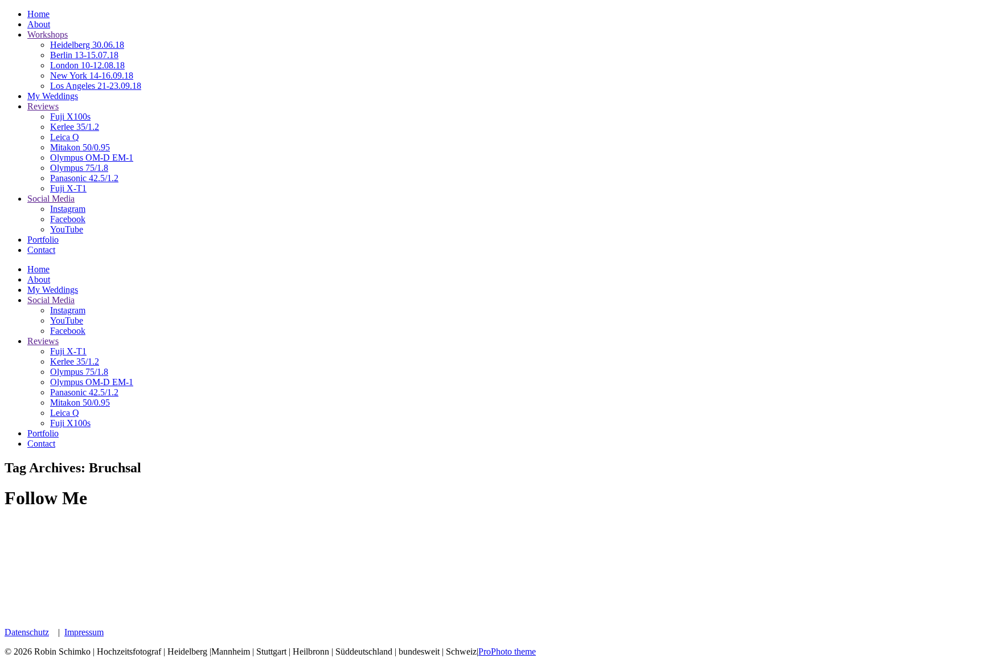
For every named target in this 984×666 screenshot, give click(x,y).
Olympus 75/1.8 (79, 168)
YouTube (66, 229)
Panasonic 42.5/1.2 (84, 178)
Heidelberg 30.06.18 (87, 45)
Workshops (47, 34)
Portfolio (43, 239)
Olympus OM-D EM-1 (91, 157)
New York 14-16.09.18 (91, 75)
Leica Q (64, 137)
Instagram (67, 209)
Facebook (67, 219)
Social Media (51, 198)
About (38, 24)
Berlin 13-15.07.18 (84, 55)
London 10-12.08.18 (87, 65)
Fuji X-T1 (68, 188)
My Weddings (52, 96)
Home (38, 14)
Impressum (84, 632)
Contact (41, 250)
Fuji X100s (70, 116)
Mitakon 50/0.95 (80, 147)
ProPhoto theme (507, 651)
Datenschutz (27, 632)
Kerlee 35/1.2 (74, 127)
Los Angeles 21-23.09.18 (95, 86)
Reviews (43, 106)
